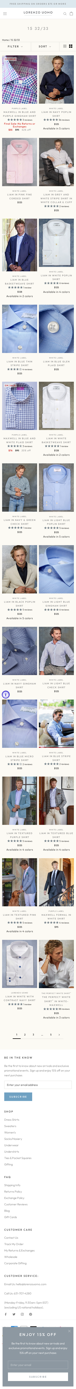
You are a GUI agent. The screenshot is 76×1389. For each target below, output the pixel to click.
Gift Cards (10, 1217)
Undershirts (11, 1151)
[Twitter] (14, 1314)
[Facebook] (5, 1314)
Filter (14, 46)
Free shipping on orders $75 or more (38, 3)
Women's (10, 1132)
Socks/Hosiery (13, 1139)
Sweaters (10, 1126)
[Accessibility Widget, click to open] (6, 694)
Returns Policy (13, 1191)
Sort (43, 46)
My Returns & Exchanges (19, 1250)
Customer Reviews (16, 1204)
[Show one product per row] (64, 46)
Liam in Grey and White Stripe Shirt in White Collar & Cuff (56, 198)
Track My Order (14, 1244)
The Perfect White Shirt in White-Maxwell (56, 1001)
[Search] (65, 13)
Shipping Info (12, 1185)
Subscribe (38, 1376)
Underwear (11, 1145)
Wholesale (10, 1257)
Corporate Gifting (15, 1263)
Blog (7, 1210)
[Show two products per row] (70, 46)
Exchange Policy (14, 1198)
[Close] (69, 1331)
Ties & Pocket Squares (17, 1158)
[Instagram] (22, 1314)
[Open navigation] (5, 13)
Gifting (8, 1164)
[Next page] (59, 1035)
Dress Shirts (11, 1119)
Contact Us (11, 1237)
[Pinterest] (30, 1314)
